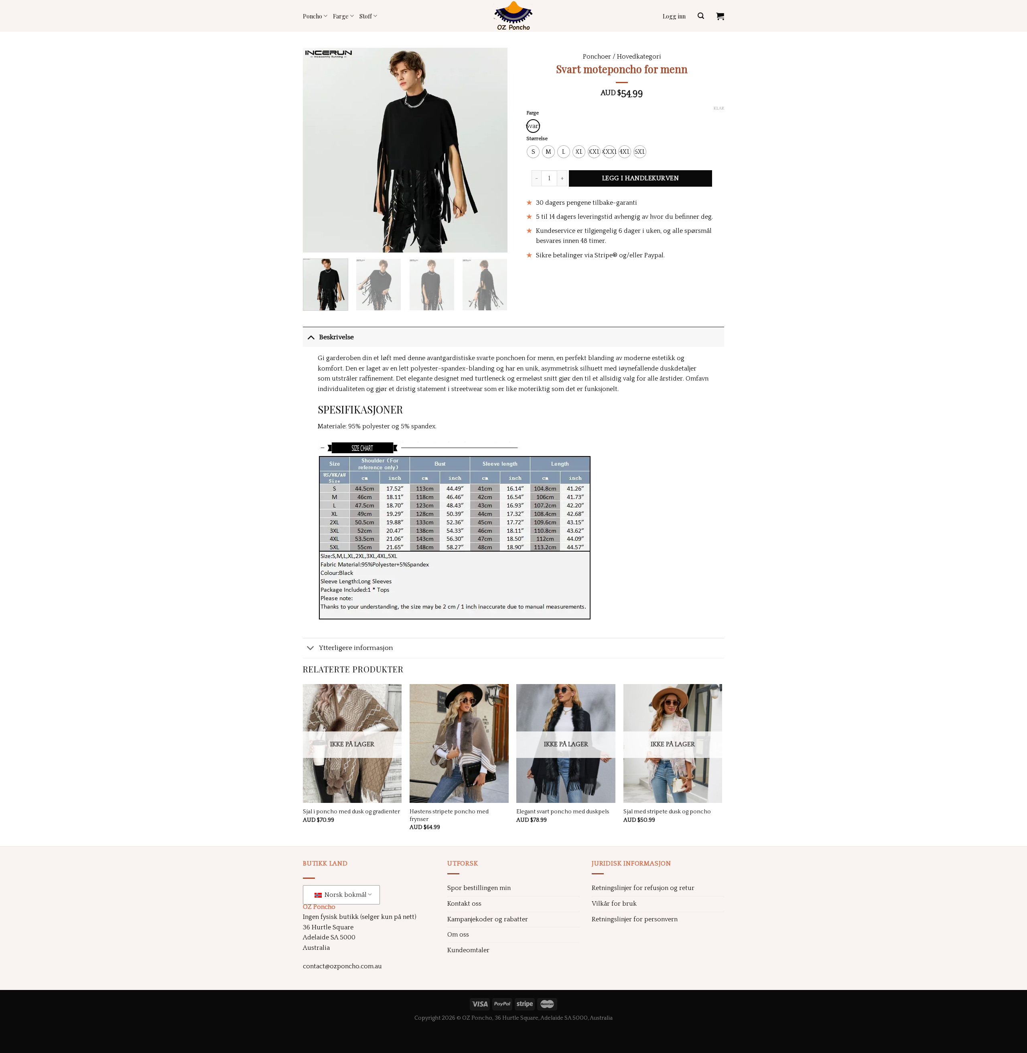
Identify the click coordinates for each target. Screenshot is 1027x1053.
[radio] (533, 126)
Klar (719, 108)
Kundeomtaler (468, 950)
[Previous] (317, 150)
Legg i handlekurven (640, 178)
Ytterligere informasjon (356, 648)
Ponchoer (597, 56)
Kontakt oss (464, 903)
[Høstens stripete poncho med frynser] (459, 743)
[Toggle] (311, 337)
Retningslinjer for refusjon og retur (643, 888)
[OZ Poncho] (513, 16)
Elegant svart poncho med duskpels (562, 812)
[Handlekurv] (720, 16)
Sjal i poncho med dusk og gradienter (351, 812)
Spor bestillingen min (479, 888)
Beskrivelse (336, 337)
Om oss (458, 934)
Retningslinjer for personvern (635, 919)
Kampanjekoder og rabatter (487, 919)
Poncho (312, 16)
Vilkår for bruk (614, 903)
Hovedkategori (639, 56)
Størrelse (537, 138)
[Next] (493, 150)
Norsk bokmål (345, 894)
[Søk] (701, 16)
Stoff (365, 16)
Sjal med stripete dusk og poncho (667, 812)
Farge (341, 16)
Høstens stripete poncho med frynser (449, 816)
